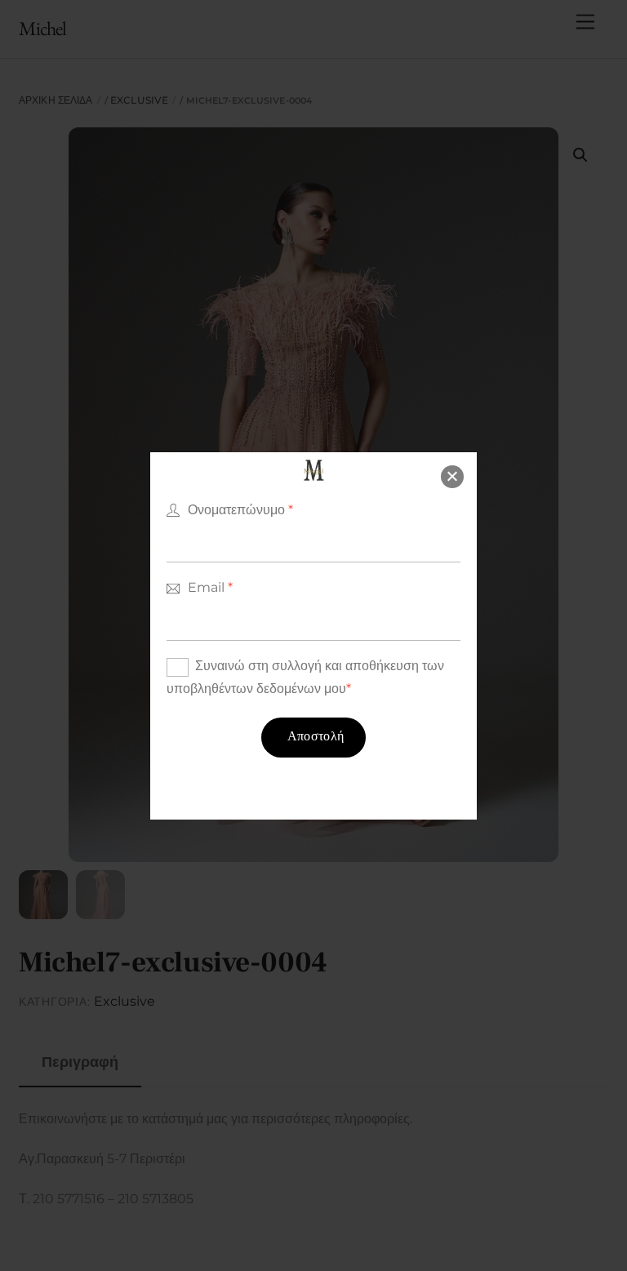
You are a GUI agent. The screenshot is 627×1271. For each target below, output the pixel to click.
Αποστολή (316, 737)
